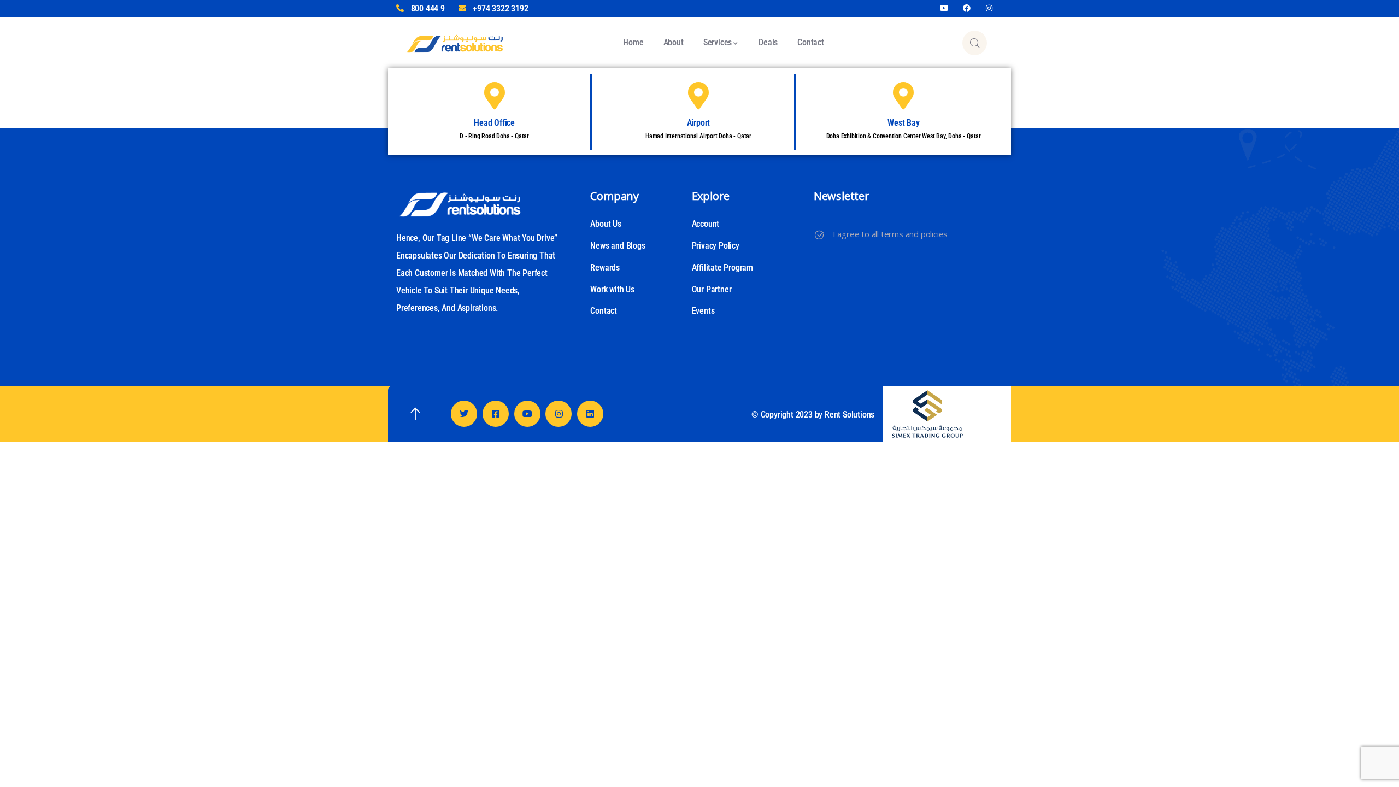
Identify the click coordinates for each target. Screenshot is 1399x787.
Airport (698, 123)
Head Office (494, 123)
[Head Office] (494, 95)
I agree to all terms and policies (890, 233)
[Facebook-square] (496, 414)
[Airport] (698, 95)
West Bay (903, 123)
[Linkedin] (590, 414)
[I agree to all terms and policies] (819, 235)
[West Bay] (903, 95)
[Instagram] (988, 8)
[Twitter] (464, 414)
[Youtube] (944, 8)
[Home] (454, 42)
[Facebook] (967, 8)
